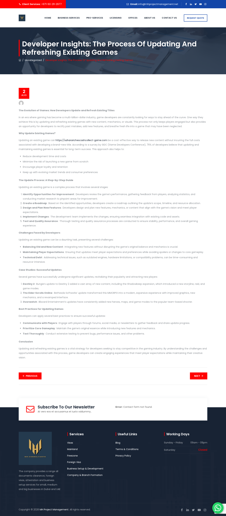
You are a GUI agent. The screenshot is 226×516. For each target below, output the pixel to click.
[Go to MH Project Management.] (20, 60)
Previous (31, 376)
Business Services (69, 17)
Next (197, 376)
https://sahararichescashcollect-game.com (81, 140)
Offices (132, 17)
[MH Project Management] (22, 17)
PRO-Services (94, 17)
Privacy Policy (123, 455)
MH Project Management (54, 509)
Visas (70, 442)
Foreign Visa (74, 462)
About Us (149, 17)
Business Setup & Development (85, 468)
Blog (117, 442)
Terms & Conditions (126, 449)
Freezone (72, 455)
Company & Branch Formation (85, 475)
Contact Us (169, 17)
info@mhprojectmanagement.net (158, 4)
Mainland (72, 449)
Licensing (116, 17)
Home (48, 17)
